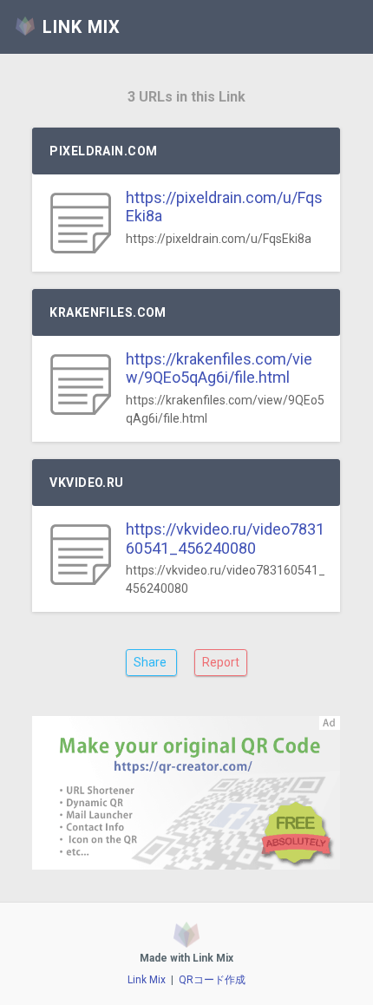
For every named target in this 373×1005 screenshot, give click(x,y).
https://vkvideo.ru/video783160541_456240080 (225, 538)
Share (151, 662)
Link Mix (147, 980)
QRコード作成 (212, 980)
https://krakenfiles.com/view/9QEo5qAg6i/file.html (219, 368)
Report (220, 662)
